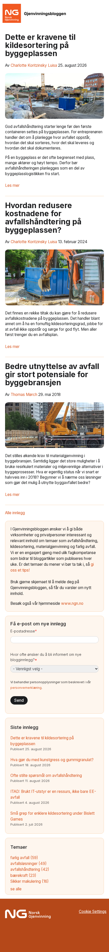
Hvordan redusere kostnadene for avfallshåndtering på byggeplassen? (43, 218)
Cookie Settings (92, 911)
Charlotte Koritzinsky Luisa (34, 65)
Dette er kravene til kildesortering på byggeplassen (40, 45)
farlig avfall (24, 857)
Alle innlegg (15, 512)
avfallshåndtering (29, 869)
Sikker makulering (29, 881)
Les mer (12, 185)
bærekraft (23, 875)
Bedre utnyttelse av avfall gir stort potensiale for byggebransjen (52, 374)
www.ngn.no (72, 603)
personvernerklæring (26, 688)
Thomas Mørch (24, 394)
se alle (16, 889)
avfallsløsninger (28, 863)
